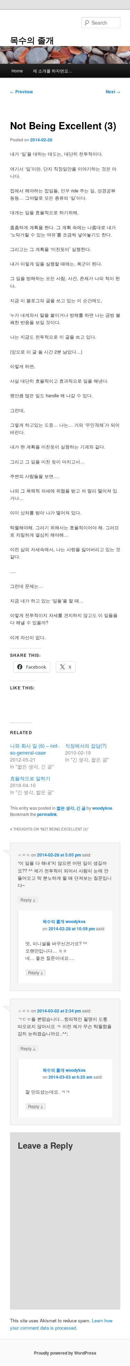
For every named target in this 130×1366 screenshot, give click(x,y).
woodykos (102, 808)
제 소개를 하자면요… (52, 70)
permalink (47, 814)
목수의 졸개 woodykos (64, 921)
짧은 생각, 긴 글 (71, 808)
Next (113, 91)
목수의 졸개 (32, 40)
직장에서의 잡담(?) (86, 745)
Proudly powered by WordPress (65, 1353)
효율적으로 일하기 (30, 778)
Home (17, 70)
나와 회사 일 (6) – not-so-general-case (34, 749)
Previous (21, 91)
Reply (28, 899)
